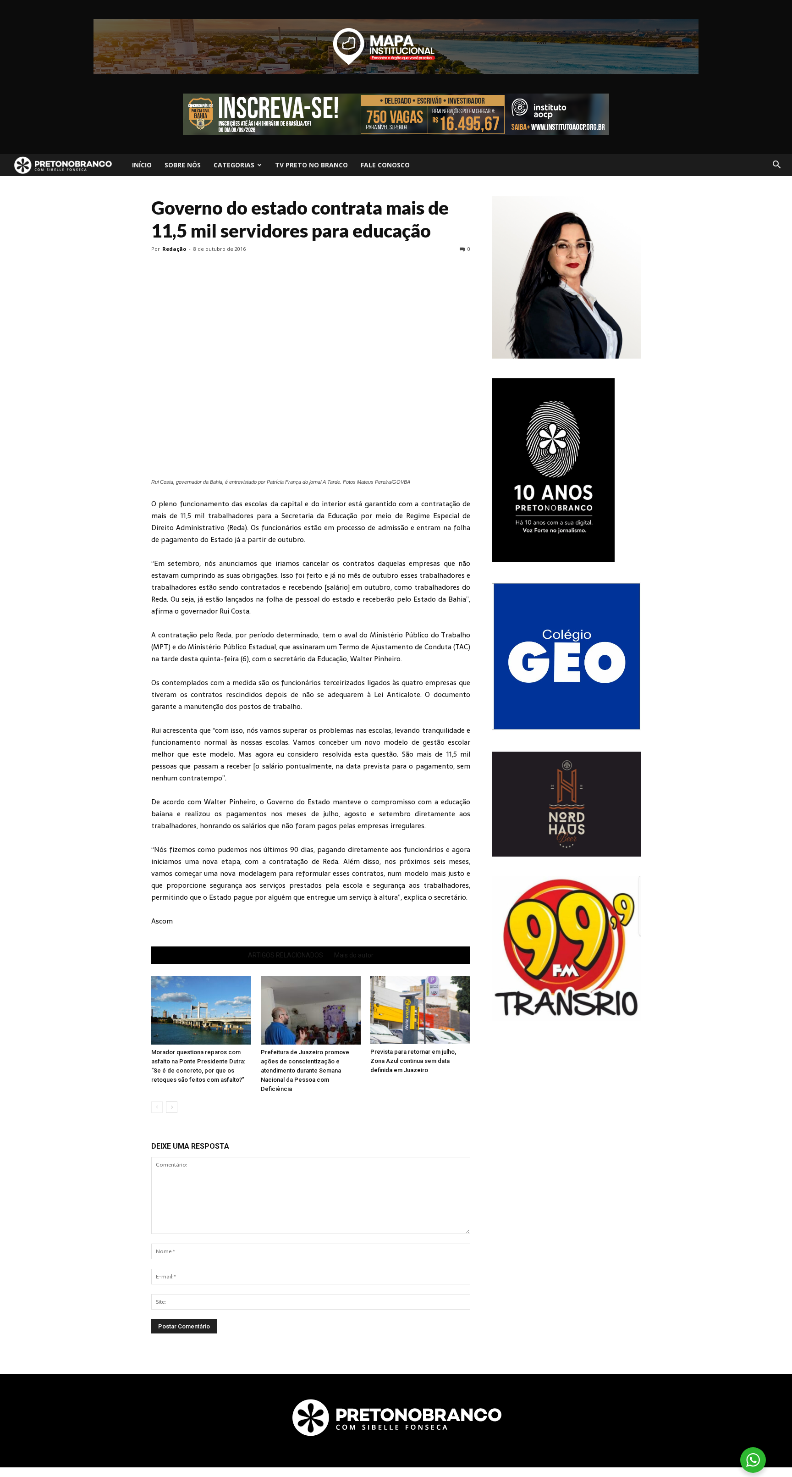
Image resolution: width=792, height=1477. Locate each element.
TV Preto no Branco (311, 164)
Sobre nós (183, 164)
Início (142, 164)
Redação (174, 248)
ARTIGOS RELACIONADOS (285, 955)
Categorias (234, 164)
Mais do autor (354, 955)
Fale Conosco (385, 164)
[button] (776, 165)
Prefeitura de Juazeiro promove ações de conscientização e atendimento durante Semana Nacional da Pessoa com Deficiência (305, 1070)
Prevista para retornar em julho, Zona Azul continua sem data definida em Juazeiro (413, 1060)
